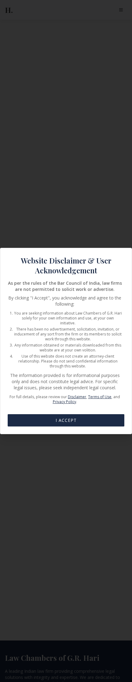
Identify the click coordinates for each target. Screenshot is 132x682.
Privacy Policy (64, 401)
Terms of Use (99, 396)
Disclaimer (77, 396)
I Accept (66, 420)
